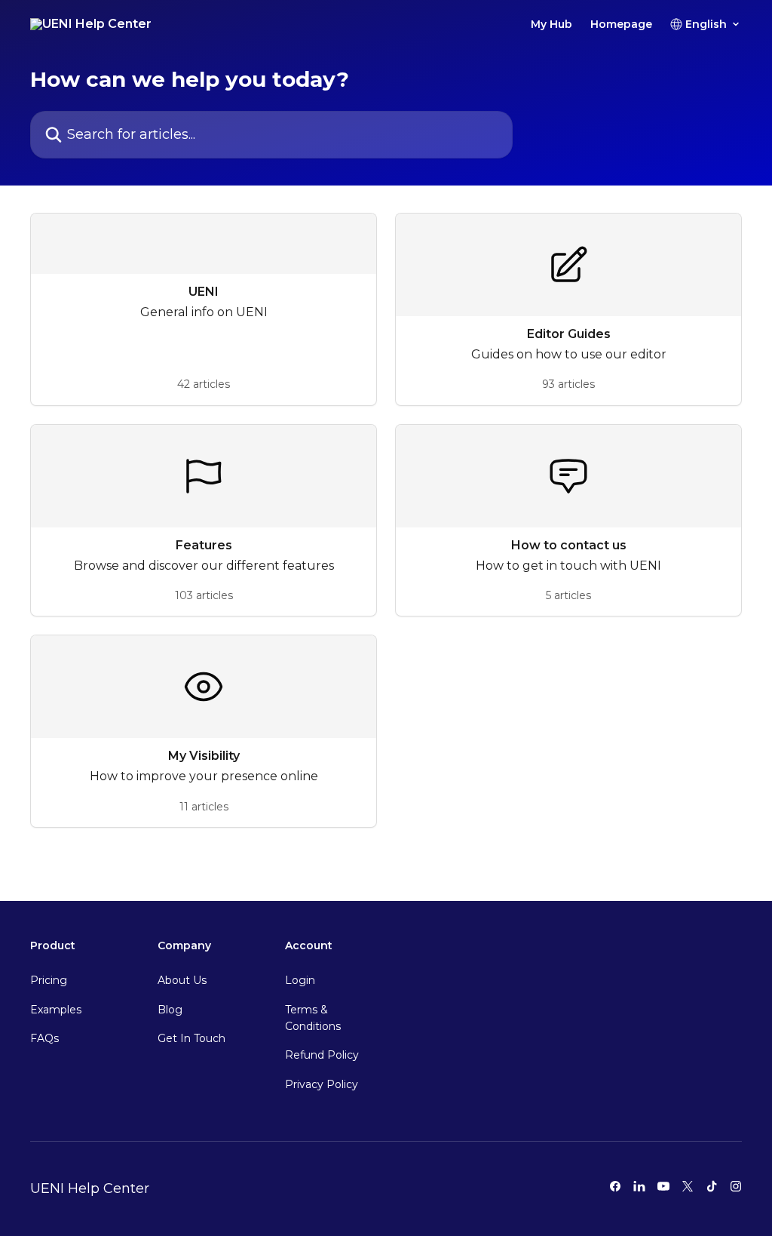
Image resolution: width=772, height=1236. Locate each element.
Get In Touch (191, 1038)
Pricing (48, 980)
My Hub (551, 24)
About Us (182, 980)
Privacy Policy (321, 1084)
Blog (170, 1009)
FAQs (44, 1038)
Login (300, 980)
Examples (55, 1009)
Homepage (621, 24)
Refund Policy (322, 1055)
